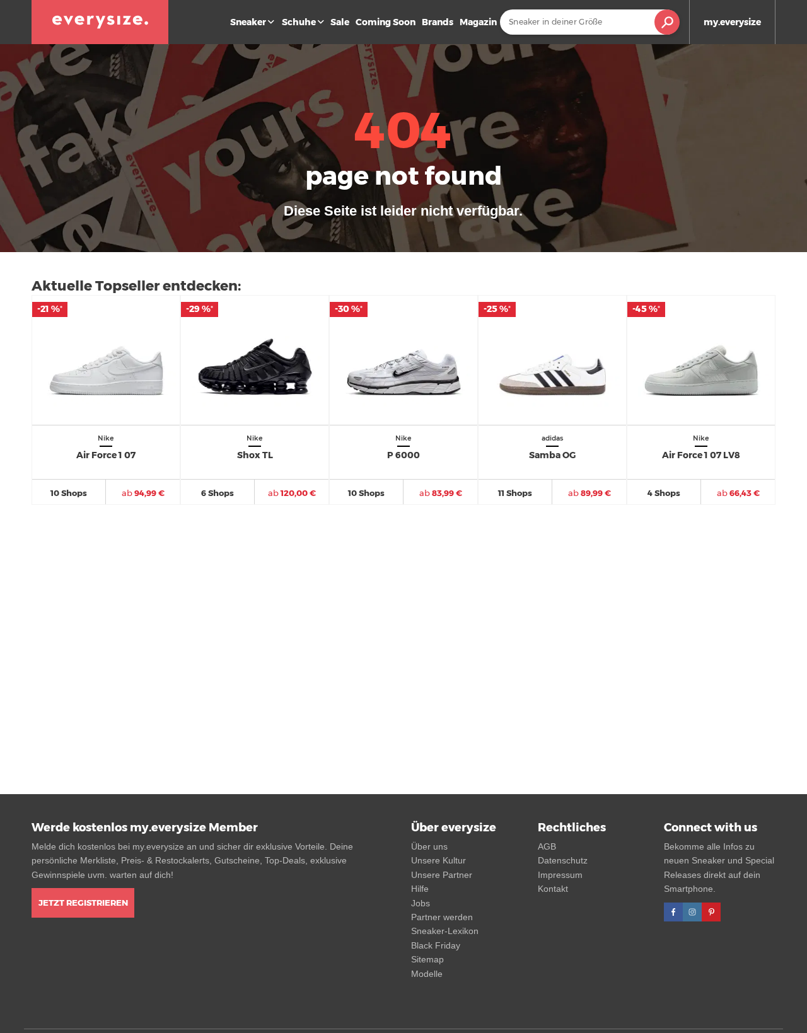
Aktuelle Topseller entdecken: (136, 285)
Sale (339, 22)
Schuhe (299, 22)
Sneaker (248, 22)
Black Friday (435, 945)
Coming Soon (385, 22)
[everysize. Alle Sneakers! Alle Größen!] (100, 22)
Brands (437, 22)
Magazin (478, 22)
